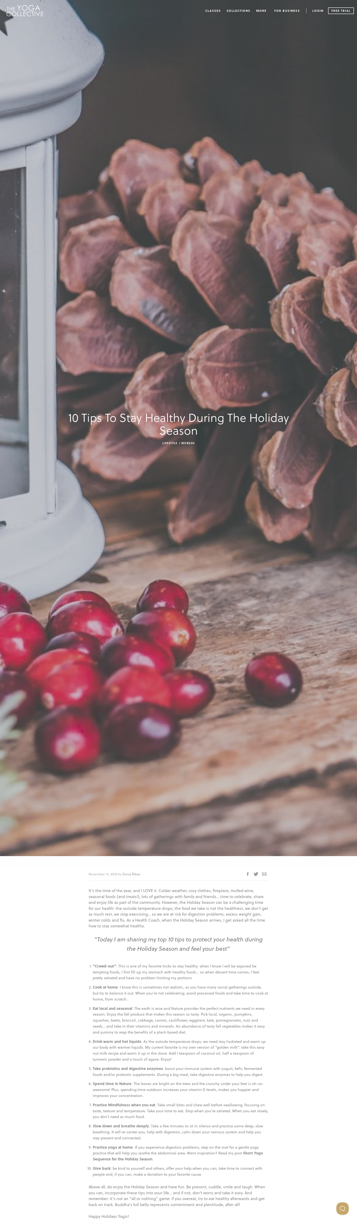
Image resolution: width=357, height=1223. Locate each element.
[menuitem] (213, 10)
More (261, 10)
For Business (287, 10)
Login (318, 10)
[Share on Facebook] (248, 874)
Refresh (188, 443)
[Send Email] (264, 874)
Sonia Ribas (131, 874)
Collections (238, 10)
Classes (213, 10)
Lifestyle (169, 443)
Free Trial (341, 10)
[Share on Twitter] (256, 874)
